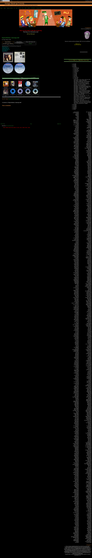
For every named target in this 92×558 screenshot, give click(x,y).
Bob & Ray (89, 165)
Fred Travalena (76, 266)
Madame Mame (76, 386)
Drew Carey (77, 238)
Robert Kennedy (76, 459)
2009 (74, 108)
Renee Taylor (77, 450)
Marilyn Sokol (89, 389)
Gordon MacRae (88, 284)
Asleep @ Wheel (76, 141)
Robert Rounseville (88, 460)
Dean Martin (89, 219)
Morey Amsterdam (88, 410)
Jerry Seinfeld (76, 328)
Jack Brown (77, 310)
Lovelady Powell (76, 383)
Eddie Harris (77, 245)
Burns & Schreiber (88, 185)
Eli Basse (89, 249)
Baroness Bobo (89, 144)
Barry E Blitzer (89, 145)
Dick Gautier (89, 226)
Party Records (76, 423)
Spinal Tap (89, 494)
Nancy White (77, 414)
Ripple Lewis (77, 457)
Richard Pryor (89, 454)
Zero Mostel (77, 542)
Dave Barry (89, 210)
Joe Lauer (89, 339)
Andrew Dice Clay (76, 133)
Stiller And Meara (88, 503)
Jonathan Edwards (88, 349)
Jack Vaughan (76, 314)
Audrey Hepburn (88, 141)
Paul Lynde (77, 430)
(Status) (90, 117)
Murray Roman (89, 413)
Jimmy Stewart (89, 335)
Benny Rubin (77, 150)
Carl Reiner (77, 190)
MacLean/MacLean (88, 385)
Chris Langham (89, 197)
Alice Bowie (77, 129)
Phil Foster (89, 439)
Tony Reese (89, 522)
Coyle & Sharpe (88, 205)
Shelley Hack (77, 486)
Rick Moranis (77, 456)
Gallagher (89, 269)
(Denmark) (77, 114)
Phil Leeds (89, 440)
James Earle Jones (88, 318)
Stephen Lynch (89, 497)
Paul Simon (77, 432)
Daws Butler (89, 218)
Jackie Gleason (89, 315)
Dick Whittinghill (88, 229)
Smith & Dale (89, 490)
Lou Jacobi (77, 380)
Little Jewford (89, 376)
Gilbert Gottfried (88, 282)
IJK (22, 8)
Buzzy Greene (76, 187)
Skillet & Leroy (76, 489)
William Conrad (76, 539)
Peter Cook (89, 436)
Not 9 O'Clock (76, 420)
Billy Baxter (77, 162)
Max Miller (89, 397)
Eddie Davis (89, 244)
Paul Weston (89, 432)
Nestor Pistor (77, 417)
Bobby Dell (89, 175)
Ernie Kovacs (89, 251)
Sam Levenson (76, 478)
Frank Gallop (89, 261)
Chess (32, 77)
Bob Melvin (89, 172)
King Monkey (77, 364)
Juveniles (89, 356)
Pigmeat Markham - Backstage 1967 (10, 37)
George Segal (89, 280)
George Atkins (89, 276)
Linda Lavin (77, 376)
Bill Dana (90, 159)
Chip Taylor (77, 197)
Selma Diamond (88, 482)
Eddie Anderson (88, 242)
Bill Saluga (77, 161)
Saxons (90, 480)
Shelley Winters (88, 486)
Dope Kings (77, 236)
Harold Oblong (89, 291)
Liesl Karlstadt (76, 375)
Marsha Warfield (76, 391)
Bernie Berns (89, 151)
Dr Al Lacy (89, 237)
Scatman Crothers (76, 481)
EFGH (20, 8)
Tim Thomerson (76, 514)
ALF (90, 128)
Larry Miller (77, 367)
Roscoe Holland (88, 470)
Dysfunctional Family (75, 240)
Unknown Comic (76, 527)
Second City (77, 482)
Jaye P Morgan (76, 323)
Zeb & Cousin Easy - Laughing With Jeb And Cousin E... (82, 93)
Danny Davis (77, 209)
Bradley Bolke (76, 179)
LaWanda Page (76, 370)
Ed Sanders (89, 241)
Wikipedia (30, 43)
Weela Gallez (77, 534)
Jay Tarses (89, 322)
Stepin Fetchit (76, 498)
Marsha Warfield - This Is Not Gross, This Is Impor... (82, 95)
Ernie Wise (77, 252)
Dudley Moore (89, 238)
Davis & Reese (76, 218)
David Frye (89, 216)
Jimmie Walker (76, 333)
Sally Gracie (89, 475)
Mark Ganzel (77, 390)
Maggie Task (77, 387)
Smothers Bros (76, 491)
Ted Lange (77, 506)
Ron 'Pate (89, 466)
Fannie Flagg (77, 254)
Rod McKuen (77, 463)
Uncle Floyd (77, 526)
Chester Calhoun (88, 196)
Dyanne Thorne (89, 239)
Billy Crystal (77, 163)
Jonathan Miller (76, 350)
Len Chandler (77, 371)
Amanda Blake (76, 132)
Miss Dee (77, 407)
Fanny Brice (89, 254)
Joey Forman (89, 341)
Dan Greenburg (76, 208)
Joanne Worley (76, 338)
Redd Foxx (89, 449)
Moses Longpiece (88, 411)
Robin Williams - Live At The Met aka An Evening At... (82, 90)
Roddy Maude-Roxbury (87, 463)
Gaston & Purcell (76, 274)
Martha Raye (89, 392)
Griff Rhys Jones (76, 287)
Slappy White (89, 489)
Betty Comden (76, 154)
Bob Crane (89, 168)
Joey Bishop (77, 341)
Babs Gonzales (89, 143)
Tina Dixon (77, 515)
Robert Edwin (89, 458)
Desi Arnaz (89, 224)
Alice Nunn (89, 129)
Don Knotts (89, 233)
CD (16, 8)
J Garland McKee (76, 309)
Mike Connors (89, 402)
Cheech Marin (76, 196)
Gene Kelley (77, 275)
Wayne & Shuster (76, 533)
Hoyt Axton (77, 303)
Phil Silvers (89, 441)
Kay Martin (89, 359)
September (76, 70)
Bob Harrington (76, 169)
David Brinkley (76, 215)
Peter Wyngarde (76, 438)
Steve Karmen (89, 500)
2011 (74, 106)
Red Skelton (77, 449)
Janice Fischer (76, 321)
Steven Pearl (89, 502)
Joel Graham (89, 340)
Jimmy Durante (76, 334)
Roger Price (89, 465)
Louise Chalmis (89, 382)
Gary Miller (89, 272)
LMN (25, 8)
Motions (77, 412)
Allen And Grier (76, 131)
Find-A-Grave (84, 41)
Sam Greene (77, 477)
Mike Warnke (89, 404)
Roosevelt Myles (76, 470)
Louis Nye (77, 382)
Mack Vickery (76, 385)
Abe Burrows (89, 120)
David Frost (77, 216)
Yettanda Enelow (76, 540)
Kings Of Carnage (88, 364)
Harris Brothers (76, 292)
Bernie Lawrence (88, 152)
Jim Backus (89, 330)
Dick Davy (77, 226)
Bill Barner (89, 157)
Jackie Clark (77, 315)
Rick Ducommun (88, 455)
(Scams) (90, 116)
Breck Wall (89, 179)
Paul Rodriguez (76, 431)
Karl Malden (89, 357)
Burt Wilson (89, 186)
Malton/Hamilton (76, 388)
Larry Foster (89, 366)
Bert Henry (77, 153)
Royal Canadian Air (88, 473)
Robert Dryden (76, 458)
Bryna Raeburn (76, 182)
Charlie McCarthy (76, 195)
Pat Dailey (89, 425)
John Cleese (77, 344)
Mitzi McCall (89, 407)
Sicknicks (77, 487)
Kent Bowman (76, 362)
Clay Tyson (77, 202)
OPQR (29, 8)
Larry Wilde (89, 368)
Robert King (89, 459)
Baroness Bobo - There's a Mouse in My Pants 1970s (82, 79)
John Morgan (89, 346)
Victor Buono (77, 530)
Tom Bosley (77, 518)
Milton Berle (77, 406)
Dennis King (77, 222)
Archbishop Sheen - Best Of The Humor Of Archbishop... (82, 101)
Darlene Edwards (76, 210)
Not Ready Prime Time (87, 420)
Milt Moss (89, 405)
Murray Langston (76, 413)
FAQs (5, 8)
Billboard (88, 41)
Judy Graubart (89, 352)
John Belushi (77, 343)
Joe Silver (77, 340)
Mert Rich (77, 400)
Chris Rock (77, 198)
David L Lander (76, 217)
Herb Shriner (77, 300)
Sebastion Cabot (88, 481)
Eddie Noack (77, 246)
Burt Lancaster (76, 186)
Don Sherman (76, 235)
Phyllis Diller (77, 442)
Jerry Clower (77, 327)
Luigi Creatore (89, 384)
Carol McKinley (89, 191)
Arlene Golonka (76, 138)
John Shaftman (89, 347)
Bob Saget (77, 174)
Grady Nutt (77, 285)
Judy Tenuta (77, 353)
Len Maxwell (89, 371)
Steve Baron (77, 499)
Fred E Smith (77, 265)
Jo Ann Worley (76, 336)
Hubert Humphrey (88, 303)
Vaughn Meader (76, 529)
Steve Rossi (77, 502)
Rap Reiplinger (76, 446)
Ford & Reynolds (88, 258)
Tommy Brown (76, 520)
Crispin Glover (76, 206)
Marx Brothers (89, 396)
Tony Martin (77, 522)
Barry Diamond (76, 145)
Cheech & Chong (88, 195)
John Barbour (89, 342)
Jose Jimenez (89, 351)
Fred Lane (89, 265)
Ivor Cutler (89, 308)
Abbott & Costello (76, 120)
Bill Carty (89, 158)
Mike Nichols (77, 404)
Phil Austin (89, 438)
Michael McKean (88, 400)
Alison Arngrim (76, 130)
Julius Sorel (89, 355)
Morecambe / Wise (76, 410)
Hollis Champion (88, 301)
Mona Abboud (89, 408)
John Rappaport (76, 347)
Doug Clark (77, 237)
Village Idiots (77, 531)
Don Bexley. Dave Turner (87, 230)
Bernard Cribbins (88, 150)
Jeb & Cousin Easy (76, 324)
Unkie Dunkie (89, 526)
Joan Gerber (77, 337)
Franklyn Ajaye (76, 264)
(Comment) (89, 113)
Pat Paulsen (89, 426)
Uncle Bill (77, 525)
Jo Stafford (89, 336)
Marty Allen (77, 393)
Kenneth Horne (89, 360)
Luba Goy (89, 383)
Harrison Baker (76, 293)
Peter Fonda (77, 437)
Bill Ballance (77, 157)
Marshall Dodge (89, 391)
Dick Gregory (77, 227)
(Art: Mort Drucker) (76, 112)
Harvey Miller (77, 295)
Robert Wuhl (89, 461)
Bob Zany (89, 174)
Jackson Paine (89, 317)
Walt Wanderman (76, 532)
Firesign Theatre (88, 256)
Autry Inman (89, 142)
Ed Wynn (77, 242)
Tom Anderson (76, 516)
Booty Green (77, 178)
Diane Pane (89, 225)
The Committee (76, 508)
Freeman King (76, 267)
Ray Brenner (77, 447)
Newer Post (2, 123)
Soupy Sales (77, 493)
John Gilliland (89, 345)
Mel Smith (77, 399)
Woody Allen (89, 539)
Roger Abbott (77, 465)
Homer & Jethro (88, 302)
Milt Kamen (77, 405)
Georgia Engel (76, 281)
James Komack (76, 319)
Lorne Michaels (89, 378)
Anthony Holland (88, 136)
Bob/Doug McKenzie (75, 175)
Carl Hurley (89, 189)
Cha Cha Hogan (88, 192)
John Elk (90, 344)
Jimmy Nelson (76, 335)
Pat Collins (89, 424)
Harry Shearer (89, 294)
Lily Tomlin (89, 375)
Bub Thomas (77, 183)
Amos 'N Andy (89, 132)
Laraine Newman (76, 366)
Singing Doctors (88, 488)
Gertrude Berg (76, 282)
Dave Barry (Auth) (76, 211)
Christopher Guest (88, 199)
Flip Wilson (77, 258)
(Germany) (77, 115)
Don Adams (77, 230)
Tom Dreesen (89, 518)
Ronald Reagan (76, 468)
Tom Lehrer (89, 519)
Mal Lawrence (89, 387)
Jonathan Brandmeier (75, 349)
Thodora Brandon (76, 509)
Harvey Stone (89, 295)
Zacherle (77, 541)
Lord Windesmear (76, 378)
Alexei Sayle (77, 128)
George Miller (89, 279)
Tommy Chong (89, 520)
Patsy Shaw (77, 428)
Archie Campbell (88, 137)
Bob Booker (89, 167)
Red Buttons (77, 448)
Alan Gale (89, 126)
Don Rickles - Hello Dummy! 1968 (79, 94)
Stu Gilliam (77, 504)
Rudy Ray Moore (76, 474)
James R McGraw (88, 319)
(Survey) (77, 118)
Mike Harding (77, 403)
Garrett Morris (76, 270)
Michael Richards (76, 401)
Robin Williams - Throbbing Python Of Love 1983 (81, 92)
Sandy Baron (77, 479)
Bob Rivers (89, 173)
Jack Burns (89, 310)
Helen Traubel (89, 296)
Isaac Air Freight (76, 308)
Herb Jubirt (89, 299)
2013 (74, 104)
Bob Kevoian (89, 171)
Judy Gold (77, 352)
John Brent (89, 343)
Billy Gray (77, 164)
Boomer (90, 177)
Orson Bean (89, 421)
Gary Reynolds (89, 273)
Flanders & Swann (88, 257)
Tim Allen (89, 511)
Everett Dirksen (89, 253)
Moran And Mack (88, 409)
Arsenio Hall (89, 139)
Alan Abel (77, 125)
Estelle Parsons (88, 252)
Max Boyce (77, 397)
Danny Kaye (89, 209)
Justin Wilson (77, 356)
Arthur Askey (89, 140)
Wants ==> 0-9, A (10, 8)
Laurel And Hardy (88, 369)
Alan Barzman (89, 125)
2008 (74, 109)
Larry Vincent (77, 368)
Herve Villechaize (88, 300)
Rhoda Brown (89, 451)
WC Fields (89, 533)
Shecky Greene (89, 484)
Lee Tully (89, 370)
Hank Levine (89, 290)
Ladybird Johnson (88, 365)
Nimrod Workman (88, 417)
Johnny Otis (89, 348)
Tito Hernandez (89, 515)
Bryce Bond (89, 181)
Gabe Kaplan (89, 267)
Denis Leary (89, 221)
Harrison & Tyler (88, 292)
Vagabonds (89, 527)
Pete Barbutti (89, 435)
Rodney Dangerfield (76, 464)
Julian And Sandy (88, 353)
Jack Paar (89, 312)
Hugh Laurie (77, 305)
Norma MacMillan (88, 418)
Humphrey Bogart (76, 307)
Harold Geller (77, 291)
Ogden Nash (77, 421)
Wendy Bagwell (76, 535)
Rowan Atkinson (88, 472)
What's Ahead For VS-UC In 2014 (79, 99)
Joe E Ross (77, 339)
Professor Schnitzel (88, 445)
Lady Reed (77, 365)
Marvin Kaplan (76, 396)
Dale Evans (89, 206)
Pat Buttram (77, 424)
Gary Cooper (77, 271)
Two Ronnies (89, 524)
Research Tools (39, 8)
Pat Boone (89, 423)
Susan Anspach (88, 504)
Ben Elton (77, 149)
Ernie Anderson (76, 251)
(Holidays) (89, 115)
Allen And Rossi (88, 131)
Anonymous (77, 136)
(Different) (89, 114)
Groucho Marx (89, 287)
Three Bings (89, 510)
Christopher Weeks (76, 200)
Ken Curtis (77, 360)
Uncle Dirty (89, 525)
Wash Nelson (89, 532)
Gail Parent (77, 269)
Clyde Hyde (77, 203)
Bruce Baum (77, 181)
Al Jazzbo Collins (76, 124)
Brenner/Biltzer (76, 180)
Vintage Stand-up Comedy (14, 3)
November (75, 68)
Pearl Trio (77, 434)
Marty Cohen (77, 394)
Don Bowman (77, 231)
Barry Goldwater (76, 146)
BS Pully (90, 182)
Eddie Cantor (89, 243)
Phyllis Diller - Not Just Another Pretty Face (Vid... (81, 82)
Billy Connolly (89, 162)
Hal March (77, 289)
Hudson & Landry (88, 304)
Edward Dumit (76, 247)
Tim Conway (89, 512)
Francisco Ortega (76, 259)
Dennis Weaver (76, 223)
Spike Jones (89, 493)
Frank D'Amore (76, 260)
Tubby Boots (77, 524)
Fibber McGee (76, 256)
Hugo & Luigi (77, 306)
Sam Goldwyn (89, 476)
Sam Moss (89, 478)
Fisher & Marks (76, 257)
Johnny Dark (77, 348)
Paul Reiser (89, 430)
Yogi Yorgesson (89, 540)
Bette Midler (89, 153)
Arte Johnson (77, 140)
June (75, 73)
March (75, 76)
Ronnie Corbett (76, 469)
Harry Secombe (76, 294)
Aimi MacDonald (76, 123)
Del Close (77, 220)
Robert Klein (77, 460)
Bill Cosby (77, 159)
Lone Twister (77, 377)
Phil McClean (77, 441)
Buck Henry (77, 184)
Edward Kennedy (88, 247)
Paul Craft (89, 429)
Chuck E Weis (89, 200)
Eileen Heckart (76, 248)
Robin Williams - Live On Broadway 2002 (80, 89)
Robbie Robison (88, 457)
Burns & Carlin (76, 185)
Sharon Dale (77, 484)
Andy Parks (89, 134)
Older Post (59, 123)
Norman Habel (89, 419)
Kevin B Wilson (89, 363)
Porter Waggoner (88, 443)
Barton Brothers (76, 148)
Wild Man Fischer (76, 537)
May (75, 74)
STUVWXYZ (33, 8)
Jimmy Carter (89, 333)
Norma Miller (77, 419)
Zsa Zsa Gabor (89, 542)
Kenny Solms (89, 361)
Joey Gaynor (77, 342)
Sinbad (78, 488)
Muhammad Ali (89, 412)
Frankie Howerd (76, 263)
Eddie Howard (89, 245)
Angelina (77, 135)
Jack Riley (77, 313)
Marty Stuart (77, 395)
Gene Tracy (77, 276)
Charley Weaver (76, 193)
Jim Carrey (77, 331)
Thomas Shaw (76, 510)
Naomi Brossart (89, 414)
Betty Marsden (76, 155)
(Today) (90, 118)
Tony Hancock (89, 521)
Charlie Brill (89, 193)
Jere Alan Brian (89, 326)
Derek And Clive (76, 224)
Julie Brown (77, 354)
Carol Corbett (77, 191)
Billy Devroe (89, 163)
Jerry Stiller (89, 328)
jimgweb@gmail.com (88, 28)
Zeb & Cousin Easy (88, 541)
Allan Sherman (89, 130)
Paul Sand (89, 431)
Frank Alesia (89, 259)
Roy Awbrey (77, 473)
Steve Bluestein (88, 499)
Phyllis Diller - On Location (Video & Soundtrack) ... (82, 83)
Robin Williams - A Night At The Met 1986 (80, 88)
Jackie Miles (89, 316)
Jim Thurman (89, 332)
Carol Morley (77, 192)
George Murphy (76, 280)
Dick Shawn (77, 228)
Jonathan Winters (76, 351)
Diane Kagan (77, 225)
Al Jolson (89, 124)
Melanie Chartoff (88, 399)
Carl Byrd (77, 189)
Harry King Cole (88, 293)
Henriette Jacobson (88, 297)
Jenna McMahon (76, 326)
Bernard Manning (76, 151)
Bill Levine (89, 160)
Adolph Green (89, 122)
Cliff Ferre (89, 202)
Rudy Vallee (89, 474)
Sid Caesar (89, 487)
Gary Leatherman (76, 272)
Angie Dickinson (88, 135)
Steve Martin (89, 501)
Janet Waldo (89, 320)
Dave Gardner (76, 212)
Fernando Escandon (76, 255)
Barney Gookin (76, 144)
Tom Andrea (89, 516)
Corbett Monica (76, 204)
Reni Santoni (89, 450)
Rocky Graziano (88, 462)
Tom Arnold (77, 517)
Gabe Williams (76, 268)
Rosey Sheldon (89, 471)
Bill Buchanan (76, 158)
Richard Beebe (76, 453)
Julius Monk (77, 355)
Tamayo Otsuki (89, 505)
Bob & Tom (89, 166)
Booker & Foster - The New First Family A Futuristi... (82, 98)
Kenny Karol (77, 361)
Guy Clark (77, 288)
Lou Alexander (76, 379)
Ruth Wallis (77, 475)
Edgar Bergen (89, 246)
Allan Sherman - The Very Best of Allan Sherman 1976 (82, 102)
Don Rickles (77, 234)
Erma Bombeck (89, 250)
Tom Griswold (76, 519)
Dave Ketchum (76, 213)
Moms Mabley (76, 408)
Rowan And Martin (76, 472)
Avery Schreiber (76, 143)
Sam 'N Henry (76, 476)
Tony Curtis (77, 521)
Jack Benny (89, 309)
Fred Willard (89, 266)
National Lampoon (76, 416)
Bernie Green (77, 152)
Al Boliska (89, 123)
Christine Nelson (76, 199)
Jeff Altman (77, 325)
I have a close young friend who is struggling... (81, 103)
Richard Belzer (89, 453)
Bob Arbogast (77, 167)
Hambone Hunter (76, 290)
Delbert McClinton (88, 220)
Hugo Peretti (89, 306)
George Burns (89, 277)
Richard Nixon (76, 454)
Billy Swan (89, 164)
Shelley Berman (88, 485)
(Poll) (78, 116)
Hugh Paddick (89, 305)
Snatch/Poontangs (76, 492)
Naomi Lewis (77, 415)
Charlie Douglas (76, 194)
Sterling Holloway (88, 498)
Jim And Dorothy (76, 330)
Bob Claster (77, 168)
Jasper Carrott (89, 321)
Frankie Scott (89, 263)
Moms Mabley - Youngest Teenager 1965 (80, 80)
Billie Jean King (89, 161)
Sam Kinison (89, 477)
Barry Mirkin (77, 147)
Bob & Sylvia (77, 166)
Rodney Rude (89, 464)
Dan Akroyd (89, 207)
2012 (74, 105)
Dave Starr (89, 213)
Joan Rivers (89, 337)
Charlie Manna (89, 194)
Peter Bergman (76, 436)
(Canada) (77, 113)
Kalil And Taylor (76, 357)
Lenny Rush (89, 372)
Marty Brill (89, 393)
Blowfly (77, 165)
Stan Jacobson (76, 495)
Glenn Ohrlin (77, 283)
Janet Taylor (77, 320)
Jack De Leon (76, 311)
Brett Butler (89, 180)
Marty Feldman (89, 394)
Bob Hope (89, 169)
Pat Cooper (77, 425)
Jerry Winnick (76, 329)
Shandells (89, 483)
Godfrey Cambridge (88, 283)
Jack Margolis (76, 312)
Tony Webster (89, 523)
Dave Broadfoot (89, 211)
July (75, 72)
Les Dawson (89, 373)
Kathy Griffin (89, 358)
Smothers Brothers (88, 491)
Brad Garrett (89, 178)
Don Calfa (89, 231)
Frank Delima (89, 260)
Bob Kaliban (89, 170)
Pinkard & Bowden (76, 443)
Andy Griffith (89, 133)
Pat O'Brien (77, 426)
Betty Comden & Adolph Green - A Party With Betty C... (82, 81)
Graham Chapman (88, 285)
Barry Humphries (88, 146)
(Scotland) (77, 117)
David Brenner (89, 214)
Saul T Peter (77, 480)
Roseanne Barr (76, 471)
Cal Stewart (77, 188)
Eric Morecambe (76, 250)
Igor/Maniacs (89, 307)
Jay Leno (77, 322)
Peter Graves (89, 437)
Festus (90, 255)
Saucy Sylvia (89, 479)
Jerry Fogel (89, 327)
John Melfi (77, 346)
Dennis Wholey (89, 223)
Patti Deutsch (89, 428)
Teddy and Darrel (88, 506)
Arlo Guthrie (89, 138)
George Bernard (76, 277)
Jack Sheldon (89, 313)
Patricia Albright (88, 427)
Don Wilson (89, 235)
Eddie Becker (77, 243)
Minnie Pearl (89, 406)
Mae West (89, 386)
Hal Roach (89, 289)
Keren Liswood (89, 362)
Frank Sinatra (89, 262)
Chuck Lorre (77, 201)
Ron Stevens (89, 467)
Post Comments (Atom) (9, 125)
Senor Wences (76, 483)
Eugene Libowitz (76, 253)
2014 (74, 66)
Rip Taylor (89, 456)
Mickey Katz (89, 401)
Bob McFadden (76, 172)
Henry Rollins (77, 299)
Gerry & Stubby (89, 281)
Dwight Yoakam (76, 239)
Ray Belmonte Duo (88, 446)
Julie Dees (89, 354)
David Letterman (88, 217)
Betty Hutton (89, 154)
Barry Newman (89, 147)
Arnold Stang (77, 139)
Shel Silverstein (76, 485)
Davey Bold (77, 214)
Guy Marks (89, 288)
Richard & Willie (88, 452)
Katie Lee (77, 359)
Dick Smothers (89, 228)
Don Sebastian (89, 234)
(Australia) (89, 112)
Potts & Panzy (76, 444)
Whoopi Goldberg (88, 536)
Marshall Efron (76, 392)
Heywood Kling (76, 301)
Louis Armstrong (76, 381)
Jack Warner (89, 314)
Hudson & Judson (76, 304)
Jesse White (89, 329)
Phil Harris (77, 440)
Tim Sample (89, 513)
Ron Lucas (77, 467)
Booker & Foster (76, 177)
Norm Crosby (77, 418)
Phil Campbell (76, 439)
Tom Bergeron (89, 517)
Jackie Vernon (76, 317)
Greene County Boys (88, 286)
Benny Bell (89, 149)
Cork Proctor (89, 204)
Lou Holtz (89, 379)
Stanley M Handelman (75, 496)
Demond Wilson (76, 221)
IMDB (80, 41)
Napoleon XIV (89, 415)
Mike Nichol (89, 403)
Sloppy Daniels (76, 490)
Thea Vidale (89, 508)
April (75, 75)
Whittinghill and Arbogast (75, 536)
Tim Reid (77, 513)
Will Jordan (77, 538)
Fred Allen (89, 264)
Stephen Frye (77, 497)
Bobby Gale (89, 176)
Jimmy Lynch (89, 334)
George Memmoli (76, 279)
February (75, 77)
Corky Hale (77, 205)
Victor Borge (89, 529)
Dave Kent (89, 212)
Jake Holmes (77, 318)
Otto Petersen (76, 422)
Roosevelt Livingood (88, 469)
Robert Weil (77, 461)
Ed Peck (77, 241)
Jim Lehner (77, 332)
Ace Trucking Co (76, 121)
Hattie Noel (77, 296)
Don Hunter (89, 232)
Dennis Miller (89, 222)
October (75, 69)
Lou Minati (89, 380)
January (75, 78)
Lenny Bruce (77, 372)
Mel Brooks (89, 398)
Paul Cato (77, 429)
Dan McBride (89, 208)
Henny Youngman (76, 297)
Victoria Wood (89, 530)
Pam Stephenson (88, 422)
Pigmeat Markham (11, 98)
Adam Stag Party (88, 121)
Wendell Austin (89, 534)
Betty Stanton (89, 155)
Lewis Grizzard (89, 374)
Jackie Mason (76, 316)
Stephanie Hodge (88, 496)
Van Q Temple (76, 528)
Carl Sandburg (89, 190)
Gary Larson (89, 271)
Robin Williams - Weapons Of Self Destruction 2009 (82, 91)
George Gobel (89, 278)
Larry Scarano (89, 367)
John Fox (77, 345)
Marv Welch (89, 395)
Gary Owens (77, 273)
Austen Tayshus (76, 142)
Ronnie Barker (89, 468)
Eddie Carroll (77, 244)
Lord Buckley (89, 377)
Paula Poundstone (88, 433)
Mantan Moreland (88, 388)
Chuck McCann (89, 201)
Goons (78, 284)
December (75, 67)
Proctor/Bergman (88, 444)
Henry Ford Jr (76, 298)
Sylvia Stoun (77, 505)
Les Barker (77, 373)
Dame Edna (77, 207)
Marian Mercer (76, 389)
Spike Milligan (76, 494)
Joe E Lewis (89, 338)
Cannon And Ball (88, 188)
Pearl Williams (89, 434)
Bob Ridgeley (77, 173)
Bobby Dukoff (76, 176)
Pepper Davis (77, 435)
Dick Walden (77, 229)
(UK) (78, 119)
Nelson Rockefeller (88, 416)
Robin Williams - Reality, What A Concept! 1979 (81, 87)
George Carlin (76, 278)
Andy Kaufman (76, 134)
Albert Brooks (89, 127)
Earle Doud (89, 240)
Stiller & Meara (76, 503)
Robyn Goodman (76, 462)
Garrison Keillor (89, 270)
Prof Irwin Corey (76, 445)
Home (1, 8)
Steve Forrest (76, 500)
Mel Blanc (77, 398)
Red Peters (89, 448)
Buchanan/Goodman (88, 183)
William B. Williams (88, 538)
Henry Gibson (89, 298)
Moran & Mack (76, 409)
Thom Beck (89, 509)
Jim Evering (89, 331)
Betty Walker (77, 156)
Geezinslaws (89, 274)
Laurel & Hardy (76, 369)
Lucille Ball (77, 384)
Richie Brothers (76, 455)
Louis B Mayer (89, 381)
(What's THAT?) (88, 119)
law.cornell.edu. (73, 551)
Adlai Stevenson (76, 122)
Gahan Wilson (89, 268)
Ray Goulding (89, 447)
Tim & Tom (77, 511)
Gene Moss (89, 275)
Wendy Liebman (88, 535)
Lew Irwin (77, 374)
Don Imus (77, 233)
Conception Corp (88, 203)
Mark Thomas (89, 390)
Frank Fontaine (76, 261)
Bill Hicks (77, 160)
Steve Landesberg (76, 501)
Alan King (77, 127)
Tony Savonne (76, 523)
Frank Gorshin (76, 262)
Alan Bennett (77, 126)
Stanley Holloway (88, 495)
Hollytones (77, 302)
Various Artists (89, 528)
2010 (74, 107)
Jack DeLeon (89, 311)
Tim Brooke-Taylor (76, 512)
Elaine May (89, 248)
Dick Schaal (89, 227)
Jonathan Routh (88, 350)
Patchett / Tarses (76, 427)
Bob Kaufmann (76, 171)
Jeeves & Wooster (88, 324)
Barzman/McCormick (88, 148)
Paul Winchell (76, 433)
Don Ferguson (76, 232)
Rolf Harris (77, 466)
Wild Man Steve (88, 537)
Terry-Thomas (76, 507)
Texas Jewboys (89, 507)
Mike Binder (77, 402)
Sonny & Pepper (88, 492)
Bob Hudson (77, 170)
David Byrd (89, 215)
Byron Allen (89, 187)
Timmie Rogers (89, 514)
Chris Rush (89, 198)
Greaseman (77, 286)
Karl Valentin (77, 358)
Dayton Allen (77, 219)
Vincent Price (89, 531)
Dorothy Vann (89, 236)
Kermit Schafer (76, 363)
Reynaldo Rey (76, 451)
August (75, 71)
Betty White (89, 156)
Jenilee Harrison (88, 325)
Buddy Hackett (89, 184)
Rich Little (77, 452)
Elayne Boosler (76, 249)
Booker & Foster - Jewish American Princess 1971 (81, 100)
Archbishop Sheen (76, 137)
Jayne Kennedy (89, 323)
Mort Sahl (77, 411)
